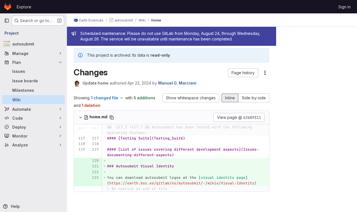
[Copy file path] (111, 117)
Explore (24, 6)
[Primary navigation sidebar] (6, 20)
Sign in (344, 6)
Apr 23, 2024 (139, 83)
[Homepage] (7, 6)
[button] (243, 72)
